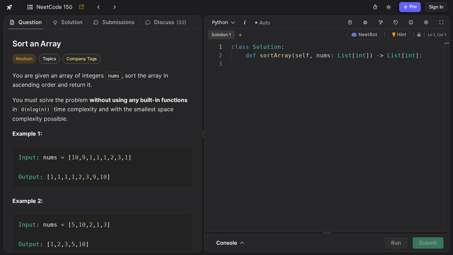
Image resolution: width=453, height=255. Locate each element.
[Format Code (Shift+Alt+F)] (380, 22)
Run (396, 242)
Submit (428, 242)
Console (228, 242)
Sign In (436, 7)
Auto (264, 22)
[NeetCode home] (9, 7)
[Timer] (375, 7)
